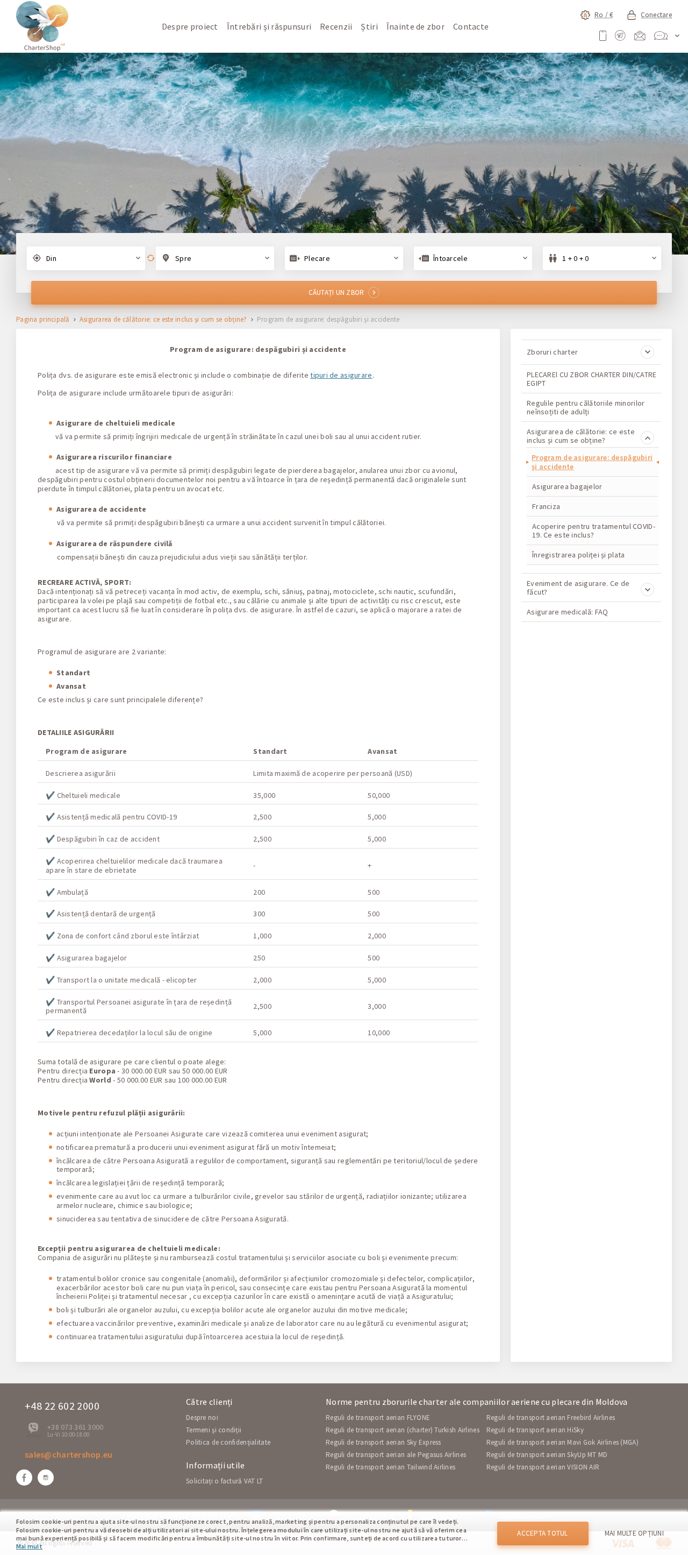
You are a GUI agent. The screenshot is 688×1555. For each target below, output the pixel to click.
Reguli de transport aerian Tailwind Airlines (390, 1467)
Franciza (546, 506)
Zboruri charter (552, 352)
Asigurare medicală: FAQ (567, 611)
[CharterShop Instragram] (46, 1477)
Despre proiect (190, 26)
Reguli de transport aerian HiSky (535, 1429)
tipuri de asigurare (341, 375)
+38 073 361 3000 (75, 1427)
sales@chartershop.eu (69, 1454)
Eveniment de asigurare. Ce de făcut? (578, 587)
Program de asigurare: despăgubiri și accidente (592, 461)
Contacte (471, 26)
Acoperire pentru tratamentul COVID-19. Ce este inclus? (593, 530)
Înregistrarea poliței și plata (578, 554)
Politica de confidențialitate (228, 1442)
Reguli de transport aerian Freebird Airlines (550, 1417)
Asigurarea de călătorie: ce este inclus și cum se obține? (163, 320)
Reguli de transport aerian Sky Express (383, 1442)
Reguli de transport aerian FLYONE (378, 1417)
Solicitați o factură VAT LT (224, 1481)
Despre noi (202, 1417)
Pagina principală (43, 320)
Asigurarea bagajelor (567, 486)
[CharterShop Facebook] (24, 1477)
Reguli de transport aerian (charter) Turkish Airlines (402, 1429)
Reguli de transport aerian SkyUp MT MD (547, 1454)
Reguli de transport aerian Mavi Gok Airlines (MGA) (562, 1442)
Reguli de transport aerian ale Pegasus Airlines (396, 1454)
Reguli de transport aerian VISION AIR (542, 1467)
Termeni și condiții (213, 1429)
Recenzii (336, 26)
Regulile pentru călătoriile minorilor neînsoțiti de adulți (585, 407)
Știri (369, 26)
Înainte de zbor (415, 26)
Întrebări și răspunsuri (269, 26)
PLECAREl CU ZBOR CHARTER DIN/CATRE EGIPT (592, 378)
